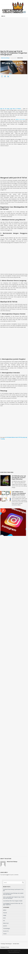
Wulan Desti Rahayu (5, 57)
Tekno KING (10, 950)
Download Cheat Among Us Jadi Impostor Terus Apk (13, 890)
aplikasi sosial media (20, 119)
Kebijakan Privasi (5, 947)
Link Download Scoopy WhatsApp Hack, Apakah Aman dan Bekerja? (13, 894)
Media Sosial (20, 57)
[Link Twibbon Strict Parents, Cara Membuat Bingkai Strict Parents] (5, 496)
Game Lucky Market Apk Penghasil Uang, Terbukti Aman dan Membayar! (13, 897)
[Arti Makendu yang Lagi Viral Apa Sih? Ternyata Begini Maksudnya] (5, 480)
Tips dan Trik (6, 931)
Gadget (4, 915)
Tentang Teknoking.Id (6, 943)
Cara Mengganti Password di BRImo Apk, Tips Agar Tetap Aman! (13, 904)
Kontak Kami (16, 943)
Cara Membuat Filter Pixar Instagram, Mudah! (12, 900)
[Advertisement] (14, 35)
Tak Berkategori (6, 928)
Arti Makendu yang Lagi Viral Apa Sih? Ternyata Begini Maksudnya (19, 477)
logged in (8, 874)
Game (4, 918)
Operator (5, 925)
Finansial (5, 912)
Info (4, 920)
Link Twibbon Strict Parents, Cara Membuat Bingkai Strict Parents (19, 493)
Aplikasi (4, 910)
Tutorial (4, 933)
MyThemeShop (16, 952)
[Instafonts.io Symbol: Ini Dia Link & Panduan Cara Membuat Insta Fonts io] (13, 522)
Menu (2, 16)
